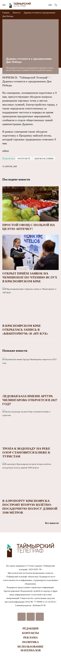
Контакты (30, 633)
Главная (6, 12)
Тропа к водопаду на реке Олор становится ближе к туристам (26, 452)
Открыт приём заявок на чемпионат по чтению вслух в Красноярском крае (29, 277)
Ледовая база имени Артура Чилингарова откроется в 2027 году (29, 400)
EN (50, 5)
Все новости (52, 523)
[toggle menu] (3, 4)
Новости (16, 12)
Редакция (30, 628)
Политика (30, 642)
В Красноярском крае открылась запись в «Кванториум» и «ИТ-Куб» (25, 329)
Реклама (30, 637)
